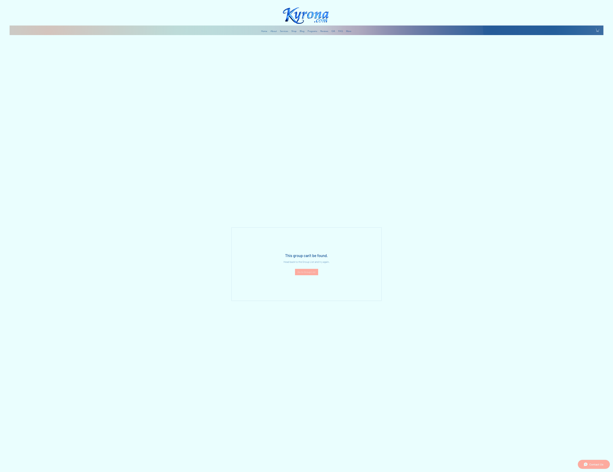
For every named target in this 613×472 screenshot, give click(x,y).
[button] (598, 30)
